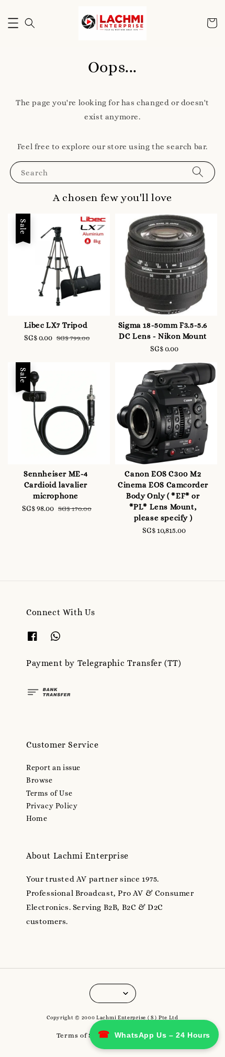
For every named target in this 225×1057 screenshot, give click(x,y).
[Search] (198, 172)
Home (36, 818)
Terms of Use (49, 793)
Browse (39, 780)
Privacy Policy (51, 806)
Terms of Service (85, 1035)
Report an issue (53, 767)
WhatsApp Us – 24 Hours (154, 1034)
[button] (13, 23)
